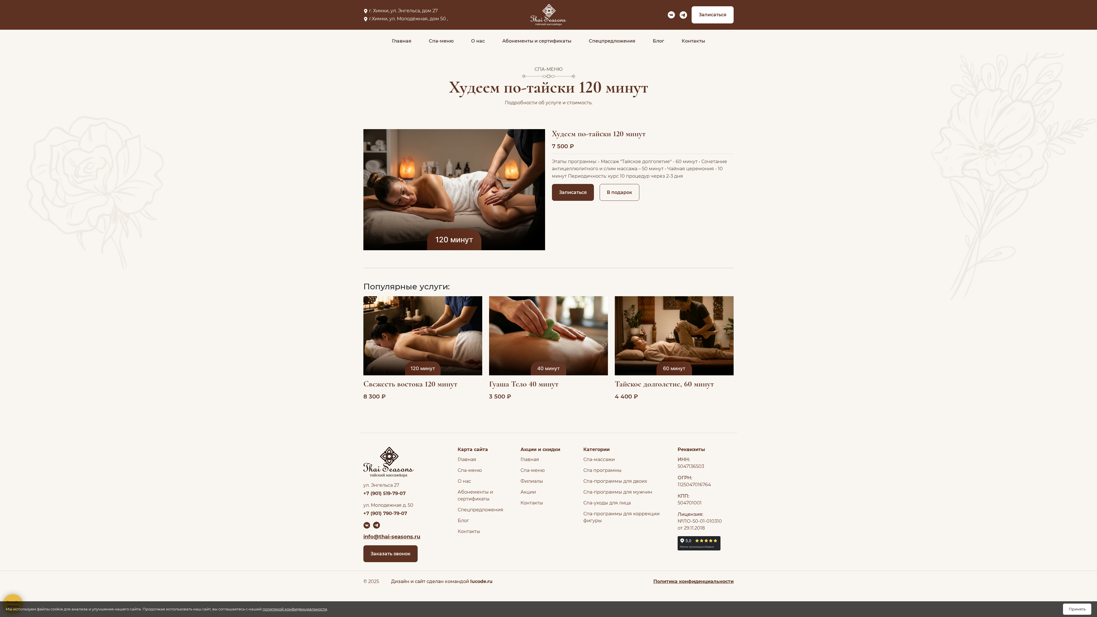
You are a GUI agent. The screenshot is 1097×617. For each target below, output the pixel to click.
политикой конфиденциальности (295, 609)
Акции (528, 492)
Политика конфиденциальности (693, 581)
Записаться (712, 14)
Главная (401, 41)
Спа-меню (441, 41)
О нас (478, 41)
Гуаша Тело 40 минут (523, 384)
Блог (658, 41)
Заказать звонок (391, 553)
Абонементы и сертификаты (536, 41)
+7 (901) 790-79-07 (385, 513)
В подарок (619, 192)
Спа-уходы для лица (607, 503)
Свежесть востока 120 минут (410, 384)
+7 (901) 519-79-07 (384, 493)
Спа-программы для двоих (615, 481)
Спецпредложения (612, 41)
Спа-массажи (599, 459)
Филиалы (532, 481)
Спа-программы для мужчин (617, 492)
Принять (1077, 609)
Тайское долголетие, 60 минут (664, 384)
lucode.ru (481, 581)
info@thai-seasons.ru (391, 537)
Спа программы (602, 470)
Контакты (693, 41)
